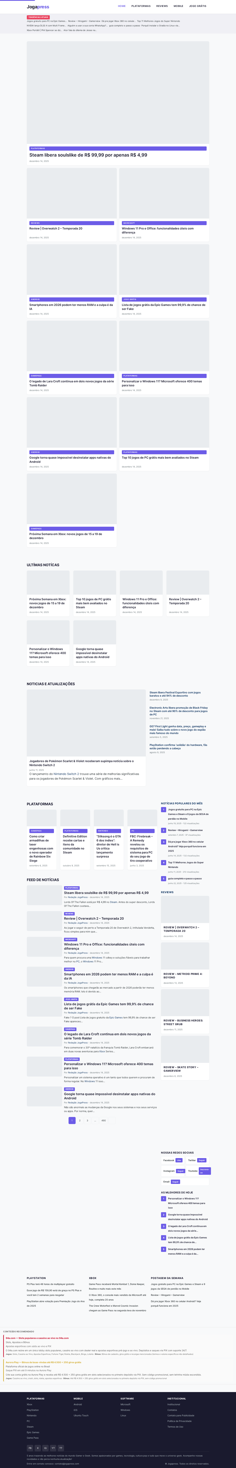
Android (78, 1404)
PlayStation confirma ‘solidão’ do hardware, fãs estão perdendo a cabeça (178, 746)
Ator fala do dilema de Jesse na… (80, 30)
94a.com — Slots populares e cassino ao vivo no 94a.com (37, 1338)
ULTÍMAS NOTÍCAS (43, 565)
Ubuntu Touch (81, 1415)
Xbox (102, 1051)
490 (103, 1120)
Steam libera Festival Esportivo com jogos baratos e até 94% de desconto (175, 694)
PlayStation (33, 1410)
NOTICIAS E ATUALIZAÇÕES (51, 684)
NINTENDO (103, 831)
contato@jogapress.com (67, 1463)
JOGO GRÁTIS (129, 299)
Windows (97, 957)
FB (30, 1448)
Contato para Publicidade (180, 1415)
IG (45, 1448)
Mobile (178, 6)
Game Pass (33, 1437)
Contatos (172, 1410)
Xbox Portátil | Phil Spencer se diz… (44, 30)
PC (133, 831)
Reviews (162, 6)
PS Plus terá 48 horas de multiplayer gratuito (50, 1284)
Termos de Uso (175, 1426)
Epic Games (116, 1017)
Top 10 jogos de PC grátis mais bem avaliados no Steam (160, 457)
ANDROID (35, 299)
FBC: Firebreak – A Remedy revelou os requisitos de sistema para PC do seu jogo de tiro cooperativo (141, 848)
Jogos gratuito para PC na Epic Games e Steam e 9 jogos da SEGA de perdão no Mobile (188, 814)
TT (60, 1448)
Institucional (173, 1404)
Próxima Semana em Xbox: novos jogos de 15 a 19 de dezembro (47, 603)
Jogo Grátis (197, 6)
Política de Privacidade (179, 1421)
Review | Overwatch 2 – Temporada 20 (55, 228)
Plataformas (141, 6)
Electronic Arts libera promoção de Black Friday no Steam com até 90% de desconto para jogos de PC (179, 711)
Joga (38, 6)
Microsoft (125, 1404)
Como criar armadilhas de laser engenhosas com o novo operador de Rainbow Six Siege (41, 848)
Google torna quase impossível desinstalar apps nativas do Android (92, 653)
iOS (75, 1410)
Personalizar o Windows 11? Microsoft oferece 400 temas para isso (47, 653)
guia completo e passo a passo (124, 25)
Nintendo (60, 774)
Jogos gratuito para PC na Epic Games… (47, 21)
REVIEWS (35, 223)
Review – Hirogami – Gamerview (84, 21)
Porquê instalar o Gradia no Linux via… (160, 25)
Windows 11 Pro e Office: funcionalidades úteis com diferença (140, 603)
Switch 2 (73, 774)
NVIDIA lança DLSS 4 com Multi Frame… (46, 25)
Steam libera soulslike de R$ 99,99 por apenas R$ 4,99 (88, 155)
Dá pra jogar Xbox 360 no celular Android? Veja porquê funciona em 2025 (187, 846)
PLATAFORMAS (38, 148)
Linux (123, 1415)
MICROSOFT (129, 223)
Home (122, 6)
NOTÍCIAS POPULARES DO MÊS (182, 803)
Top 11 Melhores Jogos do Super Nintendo (158, 21)
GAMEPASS (36, 376)
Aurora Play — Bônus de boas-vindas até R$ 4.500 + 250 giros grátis (43, 1362)
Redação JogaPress (78, 897)
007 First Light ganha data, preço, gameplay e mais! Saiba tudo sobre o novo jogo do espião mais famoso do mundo (178, 730)
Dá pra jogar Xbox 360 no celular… (119, 21)
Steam (113, 902)
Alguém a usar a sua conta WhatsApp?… (88, 25)
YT (53, 1448)
